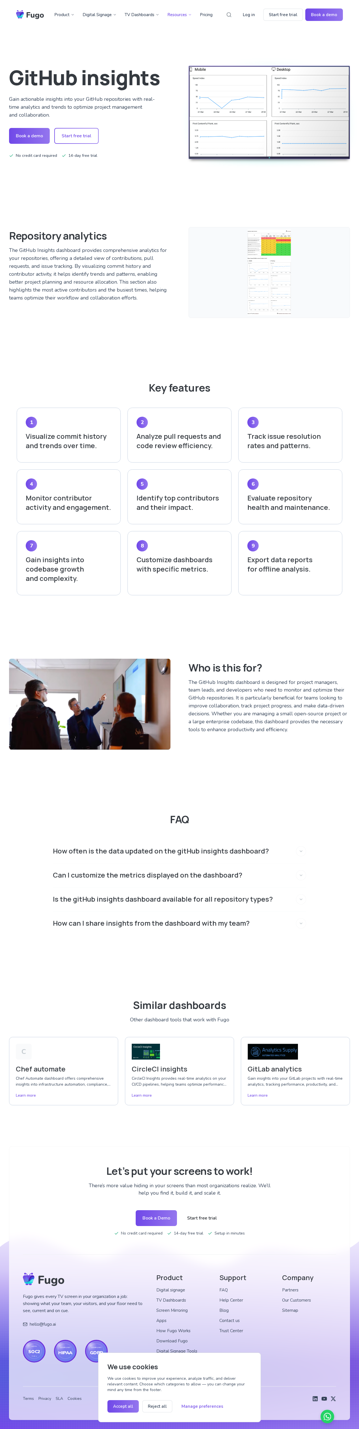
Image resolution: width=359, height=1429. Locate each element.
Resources (177, 15)
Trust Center (231, 1331)
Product (62, 15)
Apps (161, 1320)
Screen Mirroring (172, 1310)
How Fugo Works (173, 1331)
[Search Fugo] (229, 14)
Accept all (123, 1406)
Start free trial (283, 15)
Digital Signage (97, 15)
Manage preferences (202, 1406)
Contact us (229, 1320)
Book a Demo (156, 1218)
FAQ (223, 1290)
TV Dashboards (139, 15)
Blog (224, 1310)
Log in (249, 15)
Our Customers (296, 1300)
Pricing (206, 15)
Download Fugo (172, 1341)
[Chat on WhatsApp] (327, 1416)
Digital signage (170, 1290)
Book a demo (324, 15)
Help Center (231, 1300)
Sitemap (290, 1310)
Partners (290, 1290)
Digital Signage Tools (176, 1351)
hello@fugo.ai (43, 1324)
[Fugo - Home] (30, 14)
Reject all (157, 1406)
